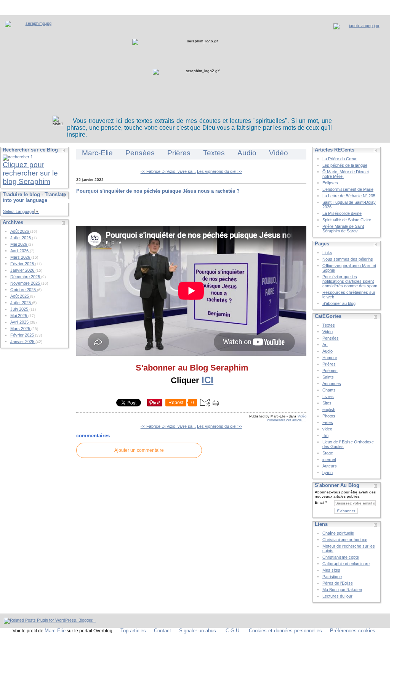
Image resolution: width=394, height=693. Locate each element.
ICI (207, 380)
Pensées (140, 153)
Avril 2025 (20, 322)
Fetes (327, 422)
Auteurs (329, 466)
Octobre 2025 (23, 289)
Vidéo (278, 153)
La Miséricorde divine (342, 213)
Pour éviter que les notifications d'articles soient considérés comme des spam (349, 281)
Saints (328, 377)
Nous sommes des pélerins (347, 259)
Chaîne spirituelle (338, 533)
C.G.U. (233, 630)
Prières (179, 153)
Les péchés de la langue (344, 165)
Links (327, 252)
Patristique (332, 576)
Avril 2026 (20, 250)
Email (319, 502)
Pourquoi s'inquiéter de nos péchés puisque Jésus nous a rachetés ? (158, 191)
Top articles (133, 630)
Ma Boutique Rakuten (342, 589)
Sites (327, 403)
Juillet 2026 (21, 237)
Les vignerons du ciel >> (219, 171)
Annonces (331, 383)
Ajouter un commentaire (139, 450)
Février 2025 (22, 335)
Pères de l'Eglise (337, 583)
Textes (214, 153)
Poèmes (330, 370)
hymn (327, 472)
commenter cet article (285, 420)
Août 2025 (20, 296)
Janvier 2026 (22, 270)
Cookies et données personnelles (285, 630)
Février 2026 (22, 263)
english (328, 409)
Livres (328, 396)
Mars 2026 (20, 257)
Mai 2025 (19, 315)
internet (329, 459)
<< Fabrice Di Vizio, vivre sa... (168, 171)
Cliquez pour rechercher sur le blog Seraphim (30, 173)
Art (325, 344)
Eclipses (330, 183)
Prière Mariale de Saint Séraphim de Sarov (343, 228)
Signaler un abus (198, 630)
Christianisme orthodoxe (344, 539)
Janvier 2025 (22, 341)
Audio (246, 153)
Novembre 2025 (25, 283)
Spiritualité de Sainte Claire (346, 220)
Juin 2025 (19, 309)
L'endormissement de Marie (347, 189)
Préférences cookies (352, 630)
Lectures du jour (337, 596)
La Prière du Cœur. (339, 158)
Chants (329, 390)
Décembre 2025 (25, 276)
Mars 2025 (20, 328)
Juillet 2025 (21, 302)
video (327, 429)
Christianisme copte (340, 557)
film (325, 435)
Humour (329, 357)
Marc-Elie (97, 153)
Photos (328, 416)
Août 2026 (20, 231)
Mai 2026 (19, 244)
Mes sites (331, 570)
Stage (327, 453)
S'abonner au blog (339, 303)
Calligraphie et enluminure (346, 563)
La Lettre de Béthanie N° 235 (348, 195)
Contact (162, 630)
